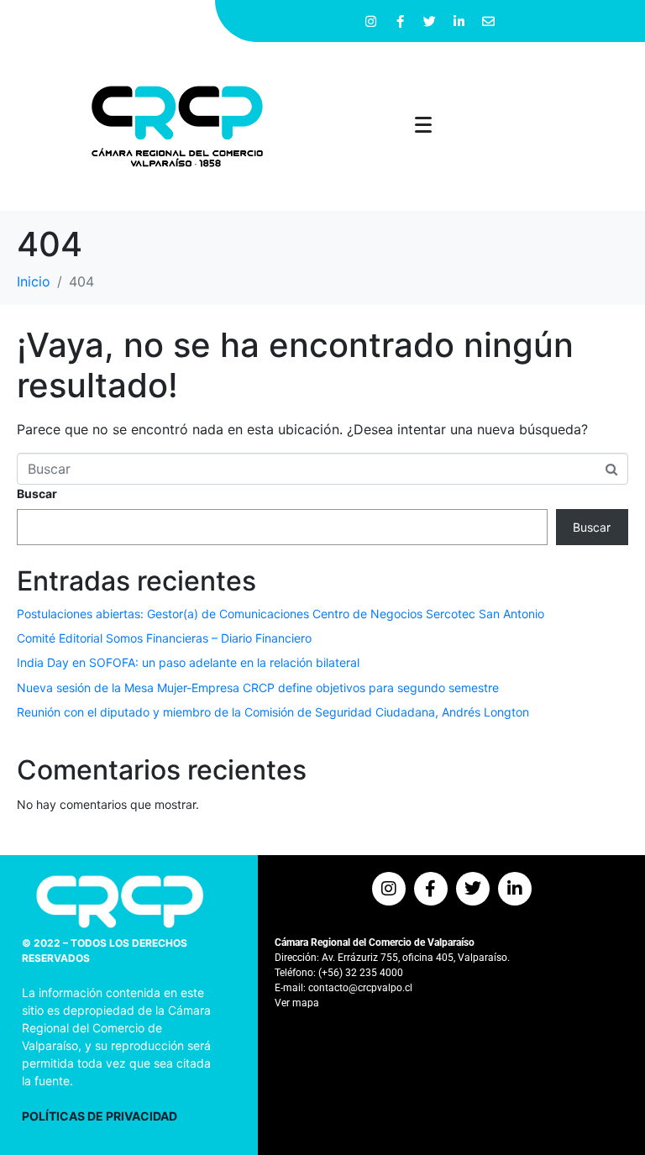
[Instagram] (371, 21)
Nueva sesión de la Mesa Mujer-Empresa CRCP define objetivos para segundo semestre (258, 687)
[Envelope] (488, 21)
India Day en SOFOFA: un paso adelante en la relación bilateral (188, 662)
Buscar (37, 493)
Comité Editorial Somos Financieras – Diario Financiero (164, 638)
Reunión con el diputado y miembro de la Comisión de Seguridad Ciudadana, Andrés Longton (273, 712)
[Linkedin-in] (459, 21)
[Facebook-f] (400, 21)
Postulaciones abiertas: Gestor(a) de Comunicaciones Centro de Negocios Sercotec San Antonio (280, 613)
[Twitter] (430, 21)
